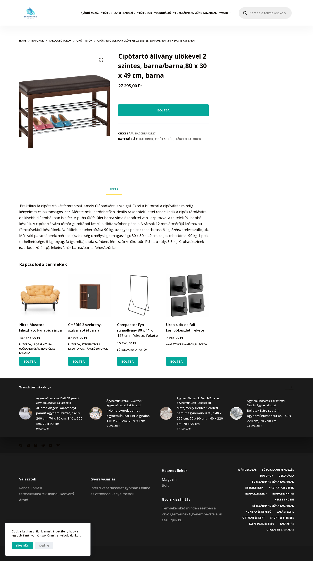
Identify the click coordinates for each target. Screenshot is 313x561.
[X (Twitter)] (28, 445)
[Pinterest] (43, 445)
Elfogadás (22, 545)
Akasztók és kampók (180, 344)
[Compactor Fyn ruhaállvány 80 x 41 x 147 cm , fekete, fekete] (138, 295)
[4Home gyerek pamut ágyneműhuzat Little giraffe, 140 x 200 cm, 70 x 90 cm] (95, 413)
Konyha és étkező (258, 511)
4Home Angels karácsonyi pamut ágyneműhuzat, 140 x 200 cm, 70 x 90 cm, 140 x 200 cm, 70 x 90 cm (59, 416)
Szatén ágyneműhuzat (261, 405)
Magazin (169, 479)
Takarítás (287, 523)
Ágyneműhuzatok (47, 398)
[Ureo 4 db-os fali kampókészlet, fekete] (187, 295)
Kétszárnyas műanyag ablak (273, 506)
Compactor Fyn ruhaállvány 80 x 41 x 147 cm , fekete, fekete (137, 330)
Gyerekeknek (254, 487)
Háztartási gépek (281, 487)
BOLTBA (163, 110)
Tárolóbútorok (188, 139)
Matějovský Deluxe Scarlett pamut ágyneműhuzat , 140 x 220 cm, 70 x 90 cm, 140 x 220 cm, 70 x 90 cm (200, 416)
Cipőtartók (164, 139)
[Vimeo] (58, 445)
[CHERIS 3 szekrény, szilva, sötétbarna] (89, 295)
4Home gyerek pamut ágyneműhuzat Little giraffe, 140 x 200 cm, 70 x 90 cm (128, 415)
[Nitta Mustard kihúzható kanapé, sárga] (40, 295)
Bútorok (145, 13)
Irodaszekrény (256, 493)
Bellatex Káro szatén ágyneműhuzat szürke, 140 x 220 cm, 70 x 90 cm (269, 415)
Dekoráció (163, 13)
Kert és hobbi (284, 499)
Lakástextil (64, 403)
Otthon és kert (253, 517)
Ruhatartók (139, 350)
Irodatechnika (283, 493)
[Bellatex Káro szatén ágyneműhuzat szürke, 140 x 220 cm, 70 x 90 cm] (236, 413)
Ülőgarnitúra (42, 344)
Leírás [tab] (114, 189)
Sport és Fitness (282, 517)
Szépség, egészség (261, 523)
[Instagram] (35, 445)
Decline (44, 545)
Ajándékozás (90, 13)
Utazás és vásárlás (280, 529)
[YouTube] (50, 445)
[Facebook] (20, 445)
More (224, 13)
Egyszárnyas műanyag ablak (196, 13)
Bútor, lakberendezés (119, 13)
